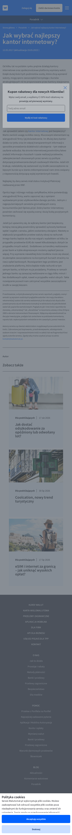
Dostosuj (36, 829)
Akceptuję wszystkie (36, 819)
